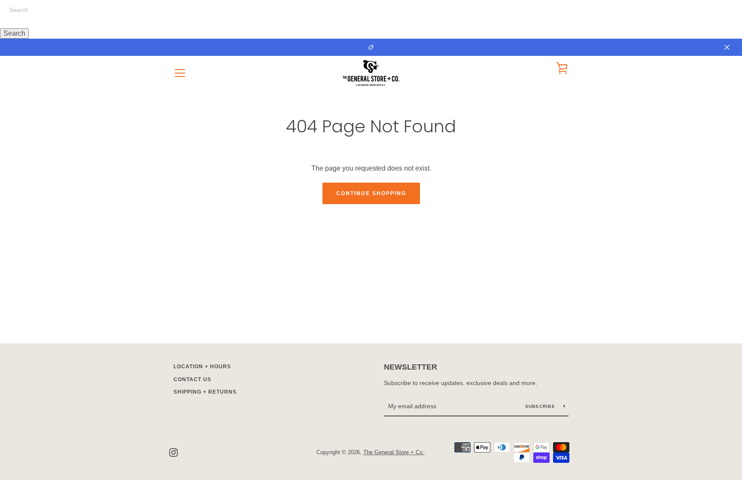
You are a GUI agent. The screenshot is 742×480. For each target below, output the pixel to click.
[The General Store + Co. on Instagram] (173, 452)
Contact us (192, 379)
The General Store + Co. (393, 452)
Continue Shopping (371, 193)
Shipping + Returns (205, 392)
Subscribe (541, 406)
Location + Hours (202, 367)
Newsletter (410, 367)
